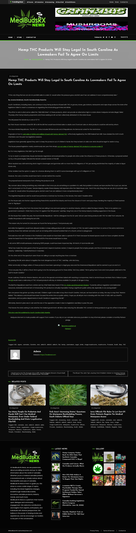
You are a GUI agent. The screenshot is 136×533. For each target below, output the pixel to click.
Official (82, 425)
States (81, 427)
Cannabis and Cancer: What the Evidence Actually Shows (73, 465)
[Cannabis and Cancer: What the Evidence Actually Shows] (55, 467)
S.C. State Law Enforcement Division (76, 285)
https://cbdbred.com (48, 355)
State (34, 432)
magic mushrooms (91, 345)
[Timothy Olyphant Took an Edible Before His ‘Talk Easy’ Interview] (55, 515)
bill (12, 280)
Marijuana (12, 430)
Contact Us (124, 2)
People (11, 432)
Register (114, 427)
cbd (38, 345)
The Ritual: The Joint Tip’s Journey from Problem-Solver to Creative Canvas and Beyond (99, 373)
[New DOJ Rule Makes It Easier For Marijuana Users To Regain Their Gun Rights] (55, 478)
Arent (68, 420)
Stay (120, 345)
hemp (63, 345)
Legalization (25, 427)
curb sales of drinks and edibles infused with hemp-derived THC (45, 134)
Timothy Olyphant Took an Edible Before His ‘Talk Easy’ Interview (73, 514)
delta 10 (43, 345)
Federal (12, 427)
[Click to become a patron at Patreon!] (68, 327)
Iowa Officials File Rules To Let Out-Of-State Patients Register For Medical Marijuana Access (108, 414)
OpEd (33, 430)
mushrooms (102, 345)
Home (111, 2)
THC (124, 345)
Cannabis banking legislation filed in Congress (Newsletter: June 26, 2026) (73, 503)
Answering (50, 2)
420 (15, 345)
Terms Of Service (108, 530)
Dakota (52, 422)
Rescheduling (26, 432)
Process (52, 427)
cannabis (26, 345)
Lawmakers (70, 345)
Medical (19, 430)
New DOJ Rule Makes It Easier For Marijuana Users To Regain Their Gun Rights (72, 477)
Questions (59, 427)
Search (123, 37)
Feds (74, 422)
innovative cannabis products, (21, 494)
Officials (93, 427)
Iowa (112, 422)
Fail (59, 345)
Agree (20, 345)
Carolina (33, 345)
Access (102, 420)
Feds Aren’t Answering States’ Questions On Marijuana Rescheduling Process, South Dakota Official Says (67, 414)
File (103, 422)
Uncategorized (13, 76)
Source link (12, 340)
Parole (30, 2)
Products (110, 345)
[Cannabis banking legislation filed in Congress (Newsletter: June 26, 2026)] (55, 504)
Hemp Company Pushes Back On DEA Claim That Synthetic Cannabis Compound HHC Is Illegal (72, 456)
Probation (40, 2)
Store (117, 2)
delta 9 (55, 345)
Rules (120, 427)
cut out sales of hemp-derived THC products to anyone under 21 (80, 146)
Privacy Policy (94, 530)
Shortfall (60, 2)
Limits (81, 345)
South (116, 345)
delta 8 (49, 345)
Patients (108, 427)
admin (37, 351)
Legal (77, 345)
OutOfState (71, 2)
